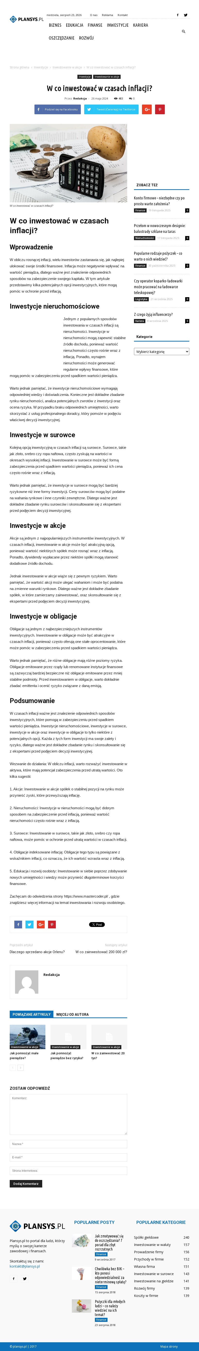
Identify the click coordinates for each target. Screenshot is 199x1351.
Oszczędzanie (62, 37)
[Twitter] (185, 15)
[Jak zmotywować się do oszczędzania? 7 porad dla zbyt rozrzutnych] (81, 1240)
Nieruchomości (144, 238)
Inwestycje (118, 25)
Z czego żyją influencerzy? (153, 314)
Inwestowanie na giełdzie (154, 1281)
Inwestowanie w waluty (152, 1244)
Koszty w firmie (146, 1295)
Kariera (140, 25)
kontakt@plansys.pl (25, 1266)
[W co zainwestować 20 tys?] (109, 1037)
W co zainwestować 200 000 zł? (101, 952)
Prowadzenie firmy (148, 1252)
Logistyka (141, 299)
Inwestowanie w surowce (154, 1273)
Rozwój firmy (144, 1288)
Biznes (55, 25)
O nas (93, 15)
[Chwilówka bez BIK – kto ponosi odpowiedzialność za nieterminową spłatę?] (81, 1273)
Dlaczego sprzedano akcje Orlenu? (37, 952)
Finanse (95, 25)
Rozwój (86, 37)
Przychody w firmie (149, 1259)
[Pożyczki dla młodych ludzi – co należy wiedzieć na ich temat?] (81, 1306)
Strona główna (19, 67)
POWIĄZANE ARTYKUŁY (31, 1014)
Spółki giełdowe (146, 1237)
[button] (183, 31)
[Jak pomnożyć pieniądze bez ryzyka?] (68, 1037)
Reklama (107, 15)
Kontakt (123, 15)
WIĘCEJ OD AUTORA (72, 1014)
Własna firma (144, 1266)
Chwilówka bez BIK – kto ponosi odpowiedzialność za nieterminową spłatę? (110, 1275)
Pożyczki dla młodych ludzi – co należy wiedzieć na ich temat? (110, 1308)
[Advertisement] (99, 55)
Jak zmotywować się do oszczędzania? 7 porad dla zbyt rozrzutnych (109, 1242)
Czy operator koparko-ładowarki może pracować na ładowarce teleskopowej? (158, 286)
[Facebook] (177, 15)
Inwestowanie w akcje (107, 76)
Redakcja (80, 98)
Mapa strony (169, 1346)
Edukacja (74, 25)
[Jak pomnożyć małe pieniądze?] (27, 1037)
